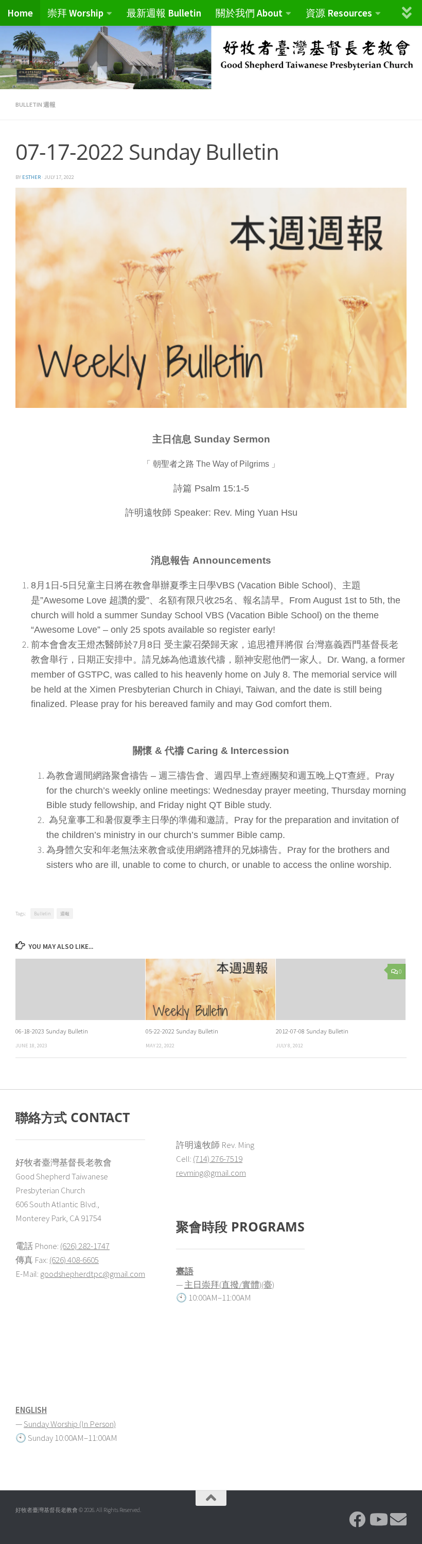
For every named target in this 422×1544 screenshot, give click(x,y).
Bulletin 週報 (35, 104)
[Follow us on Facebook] (357, 1519)
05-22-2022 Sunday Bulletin (182, 1031)
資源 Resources (339, 13)
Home (20, 13)
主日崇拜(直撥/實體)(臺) (229, 1284)
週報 (64, 913)
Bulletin (42, 913)
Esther (31, 177)
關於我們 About (249, 13)
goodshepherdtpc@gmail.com (92, 1273)
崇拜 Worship (75, 13)
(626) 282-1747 (85, 1246)
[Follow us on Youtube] (378, 1519)
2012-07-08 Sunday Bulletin (312, 1031)
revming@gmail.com (211, 1172)
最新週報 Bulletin (164, 13)
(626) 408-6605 (74, 1260)
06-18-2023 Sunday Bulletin (51, 1031)
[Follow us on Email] (398, 1519)
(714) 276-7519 (217, 1158)
